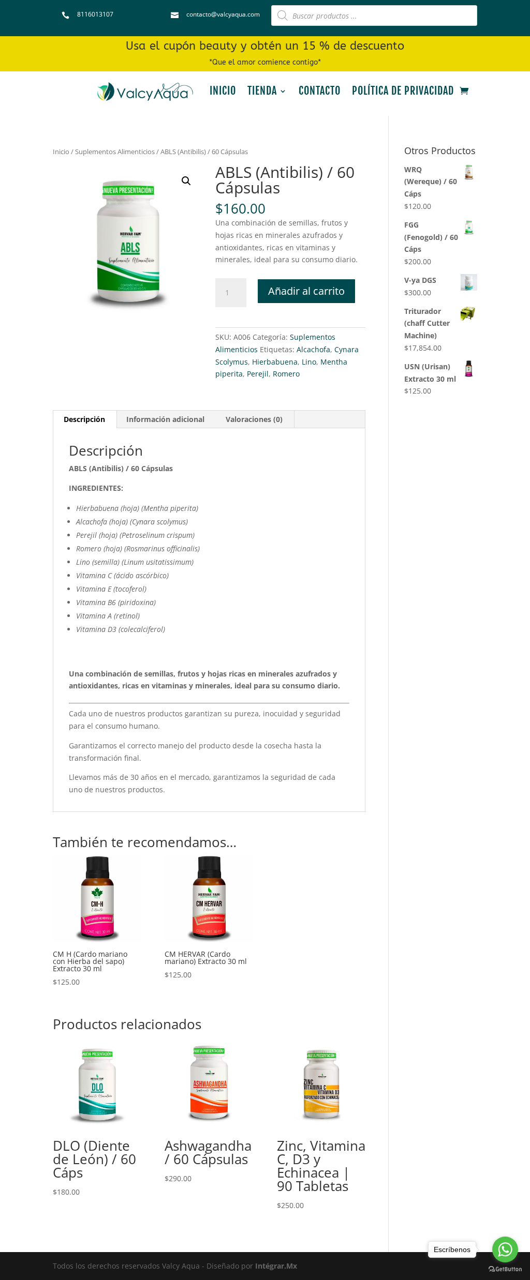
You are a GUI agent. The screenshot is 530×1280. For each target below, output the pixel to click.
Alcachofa (313, 349)
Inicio (223, 90)
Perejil (258, 374)
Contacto (320, 90)
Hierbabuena (275, 362)
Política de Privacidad (403, 90)
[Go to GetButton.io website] (505, 1269)
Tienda (262, 90)
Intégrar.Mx (276, 1266)
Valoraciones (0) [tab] (254, 419)
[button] (186, 181)
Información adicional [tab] (165, 419)
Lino (309, 362)
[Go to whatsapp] (505, 1249)
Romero (286, 374)
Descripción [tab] (84, 419)
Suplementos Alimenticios (115, 151)
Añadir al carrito (306, 291)
